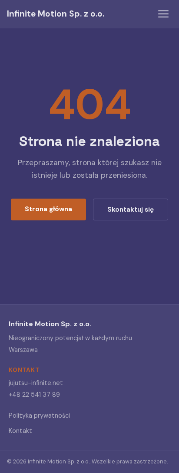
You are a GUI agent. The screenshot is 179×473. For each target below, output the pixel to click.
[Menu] (163, 14)
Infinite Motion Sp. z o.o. (55, 13)
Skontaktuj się (130, 209)
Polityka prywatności (39, 415)
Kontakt (20, 431)
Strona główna (48, 209)
